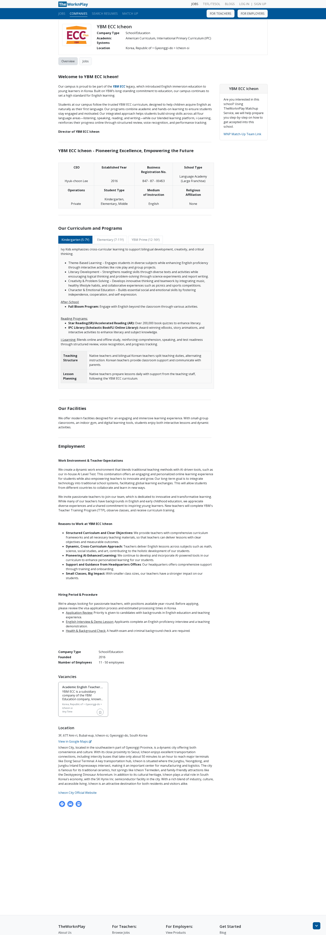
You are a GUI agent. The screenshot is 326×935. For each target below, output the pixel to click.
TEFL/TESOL (211, 4)
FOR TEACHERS (220, 13)
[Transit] (79, 804)
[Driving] (70, 804)
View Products (176, 932)
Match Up (130, 13)
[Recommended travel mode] (62, 804)
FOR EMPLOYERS (252, 13)
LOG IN (244, 4)
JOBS (194, 4)
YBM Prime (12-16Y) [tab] (146, 240)
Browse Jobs (121, 932)
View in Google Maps (73, 741)
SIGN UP (260, 4)
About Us (65, 932)
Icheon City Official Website (77, 793)
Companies (78, 13)
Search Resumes (105, 13)
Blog (223, 932)
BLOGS (230, 4)
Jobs (61, 13)
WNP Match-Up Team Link (242, 134)
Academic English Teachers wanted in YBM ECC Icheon (82, 689)
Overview (68, 61)
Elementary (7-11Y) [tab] (110, 240)
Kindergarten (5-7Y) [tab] (75, 240)
